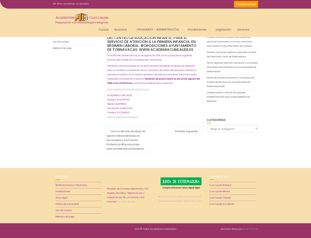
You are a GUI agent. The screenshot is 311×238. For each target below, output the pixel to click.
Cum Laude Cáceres (220, 197)
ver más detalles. (127, 201)
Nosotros (120, 29)
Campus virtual (246, 4)
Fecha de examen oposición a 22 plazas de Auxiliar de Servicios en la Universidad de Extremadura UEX (230, 82)
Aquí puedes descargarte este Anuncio (128, 89)
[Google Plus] (230, 4)
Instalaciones (197, 29)
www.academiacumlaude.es (122, 116)
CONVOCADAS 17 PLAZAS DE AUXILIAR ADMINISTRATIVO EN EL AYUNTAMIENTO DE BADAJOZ (228, 97)
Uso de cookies (61, 41)
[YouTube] (224, 4)
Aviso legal (61, 197)
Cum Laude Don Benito (221, 203)
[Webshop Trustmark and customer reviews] (181, 213)
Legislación (223, 29)
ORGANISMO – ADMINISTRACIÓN (157, 29)
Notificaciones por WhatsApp (71, 185)
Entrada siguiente (186, 131)
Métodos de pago (62, 48)
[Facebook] (211, 4)
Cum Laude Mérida (219, 191)
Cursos (104, 29)
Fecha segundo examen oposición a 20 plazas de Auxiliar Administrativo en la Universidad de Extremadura (232, 67)
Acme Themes (250, 228)
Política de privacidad (67, 203)
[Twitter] (217, 4)
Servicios (243, 29)
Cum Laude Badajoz (220, 185)
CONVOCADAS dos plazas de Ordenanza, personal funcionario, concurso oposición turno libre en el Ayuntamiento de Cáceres (229, 41)
